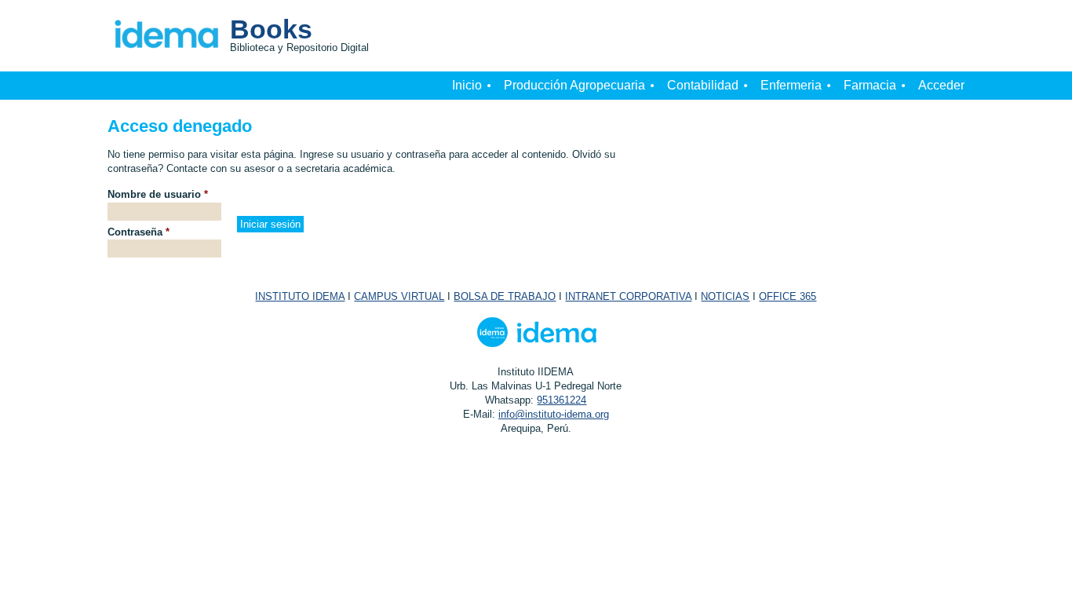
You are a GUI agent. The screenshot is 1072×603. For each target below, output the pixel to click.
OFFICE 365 (787, 296)
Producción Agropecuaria (574, 85)
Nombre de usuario (158, 194)
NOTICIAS (725, 296)
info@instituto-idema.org (553, 414)
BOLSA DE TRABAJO (505, 296)
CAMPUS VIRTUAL (399, 296)
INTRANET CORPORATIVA (628, 296)
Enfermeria (791, 85)
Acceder (941, 85)
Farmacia (870, 85)
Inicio (467, 85)
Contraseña (139, 232)
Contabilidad (702, 85)
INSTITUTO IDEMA (300, 296)
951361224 (561, 400)
